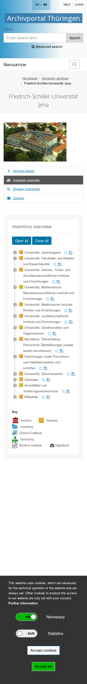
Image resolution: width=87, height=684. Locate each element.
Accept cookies (43, 650)
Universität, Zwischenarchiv (43, 373)
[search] (65, 252)
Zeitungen (31, 379)
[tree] (43, 325)
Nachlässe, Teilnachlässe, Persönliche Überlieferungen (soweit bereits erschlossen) (48, 345)
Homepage (29, 78)
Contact (18, 198)
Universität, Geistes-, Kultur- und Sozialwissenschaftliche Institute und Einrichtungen (46, 275)
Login (79, 4)
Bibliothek (31, 396)
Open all (21, 240)
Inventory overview (26, 180)
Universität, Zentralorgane (42, 252)
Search (74, 37)
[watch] (70, 252)
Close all (41, 240)
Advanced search (48, 46)
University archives (55, 78)
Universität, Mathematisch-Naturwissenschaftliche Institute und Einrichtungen (48, 293)
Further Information (23, 603)
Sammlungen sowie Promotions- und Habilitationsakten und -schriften (46, 362)
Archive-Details (23, 170)
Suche (8, 29)
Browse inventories (26, 189)
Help (67, 4)
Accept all (43, 666)
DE (37, 4)
